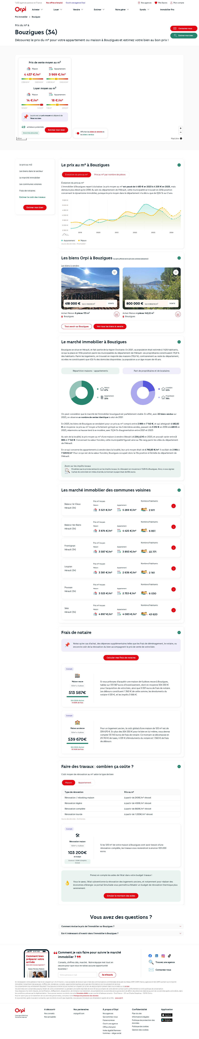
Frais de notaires (27, 190)
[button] (121, 926)
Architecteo (81, 819)
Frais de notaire (76, 632)
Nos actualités (50, 1017)
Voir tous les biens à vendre (110, 326)
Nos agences (108, 1013)
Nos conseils (49, 1013)
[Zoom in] (181, 128)
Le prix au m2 (25, 165)
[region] (99, 97)
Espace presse (109, 1020)
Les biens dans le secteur (31, 171)
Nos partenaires (81, 1009)
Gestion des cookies (140, 1030)
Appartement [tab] (84, 782)
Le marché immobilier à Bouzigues (94, 341)
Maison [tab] (68, 782)
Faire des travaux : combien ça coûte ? (97, 766)
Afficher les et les (92, 133)
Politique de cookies (140, 1026)
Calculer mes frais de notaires (121, 657)
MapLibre (175, 138)
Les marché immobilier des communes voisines (106, 490)
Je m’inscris (107, 975)
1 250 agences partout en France (28, 3)
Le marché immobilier (29, 178)
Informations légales (140, 1017)
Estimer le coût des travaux (32, 197)
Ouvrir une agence (110, 1023)
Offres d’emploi (109, 1027)
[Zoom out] (181, 132)
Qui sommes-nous (110, 1017)
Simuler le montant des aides (121, 896)
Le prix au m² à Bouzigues (85, 164)
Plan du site (136, 1013)
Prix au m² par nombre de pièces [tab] (109, 174)
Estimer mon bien (56, 130)
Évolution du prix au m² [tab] (76, 174)
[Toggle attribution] (181, 138)
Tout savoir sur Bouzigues (77, 326)
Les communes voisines (30, 184)
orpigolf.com (79, 1013)
